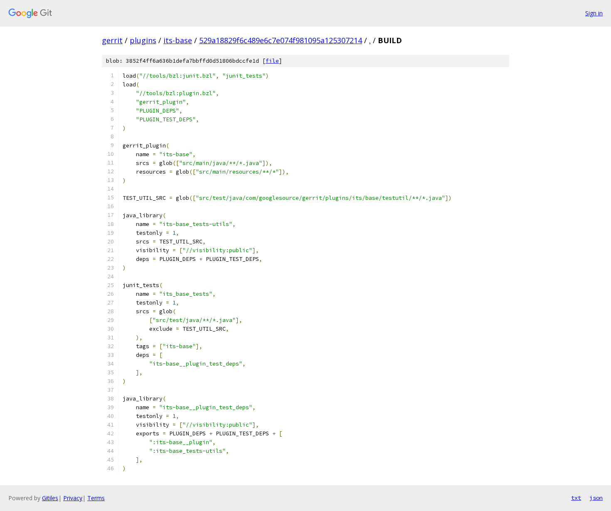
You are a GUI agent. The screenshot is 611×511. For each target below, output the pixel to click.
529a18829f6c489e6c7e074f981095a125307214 (280, 40)
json (596, 497)
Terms (96, 498)
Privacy (72, 498)
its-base (177, 40)
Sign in (594, 13)
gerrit (112, 40)
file (272, 60)
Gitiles (50, 498)
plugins (143, 40)
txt (576, 497)
